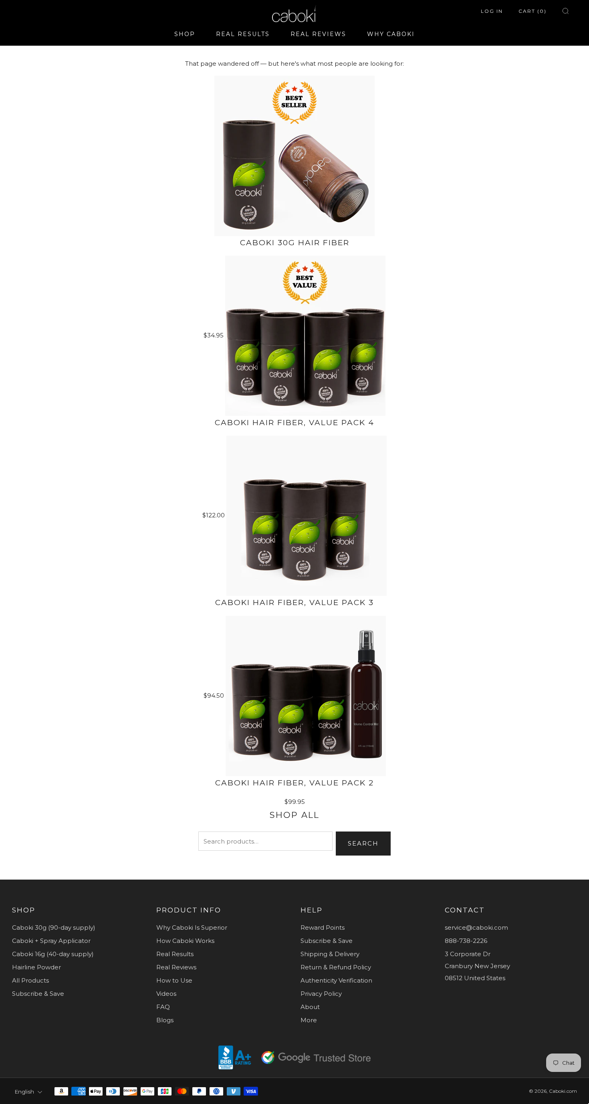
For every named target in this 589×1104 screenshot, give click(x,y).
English (24, 1091)
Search (363, 843)
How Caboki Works (185, 941)
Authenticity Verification (336, 980)
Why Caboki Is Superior (191, 927)
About (310, 1007)
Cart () (532, 11)
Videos (166, 993)
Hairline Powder (36, 967)
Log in (492, 11)
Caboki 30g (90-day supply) (53, 927)
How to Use (174, 980)
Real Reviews (176, 967)
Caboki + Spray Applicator (51, 941)
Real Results (175, 954)
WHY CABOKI (391, 34)
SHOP (184, 34)
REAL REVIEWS (318, 34)
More (309, 1020)
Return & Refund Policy (336, 967)
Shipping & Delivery (330, 954)
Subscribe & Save (38, 993)
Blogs (164, 1020)
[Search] (565, 11)
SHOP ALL (294, 815)
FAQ (163, 1007)
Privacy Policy (321, 993)
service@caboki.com (476, 927)
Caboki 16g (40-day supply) (53, 954)
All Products (30, 980)
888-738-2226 (466, 941)
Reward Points (323, 927)
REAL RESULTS (243, 34)
